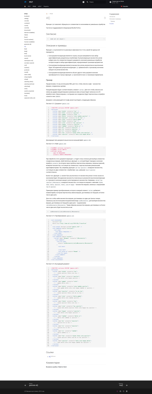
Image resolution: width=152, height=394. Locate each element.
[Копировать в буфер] (104, 39)
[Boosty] (123, 391)
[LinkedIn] (126, 391)
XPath (34, 6)
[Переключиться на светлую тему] (83, 2)
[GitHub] (120, 391)
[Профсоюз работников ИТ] (117, 391)
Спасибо (125, 6)
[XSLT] (25, 2)
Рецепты (46, 6)
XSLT (29, 6)
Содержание (114, 14)
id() (50, 356)
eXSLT (40, 6)
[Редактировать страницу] (105, 18)
